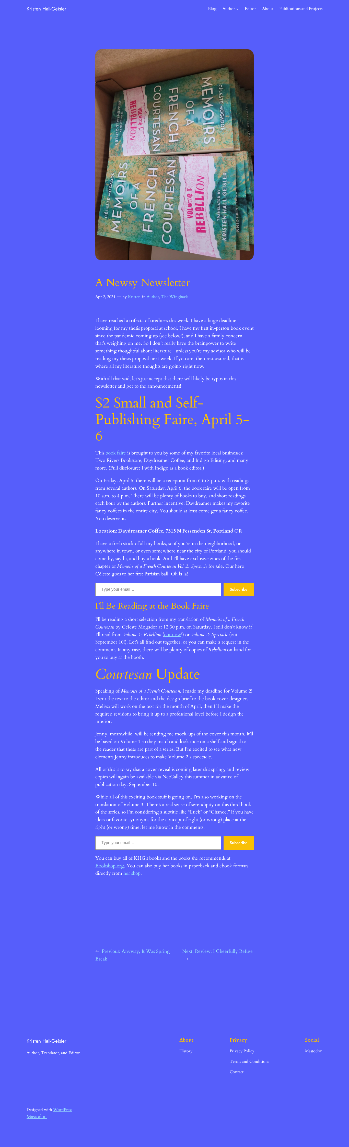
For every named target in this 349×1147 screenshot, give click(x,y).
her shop (132, 873)
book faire (116, 453)
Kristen (134, 297)
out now (172, 634)
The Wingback (174, 297)
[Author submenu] (237, 9)
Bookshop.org (109, 865)
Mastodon (37, 1116)
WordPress (62, 1110)
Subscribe (239, 589)
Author (153, 297)
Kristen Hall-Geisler (46, 8)
